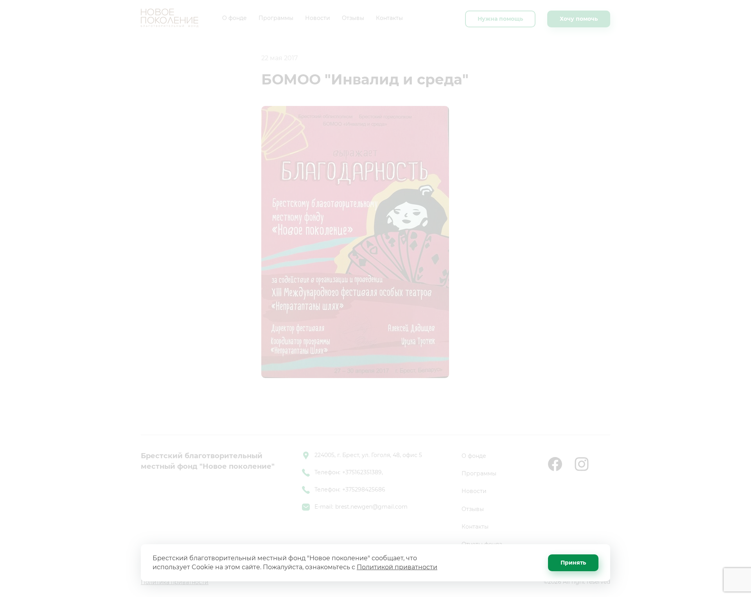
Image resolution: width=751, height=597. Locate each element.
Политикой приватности (397, 567)
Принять (573, 562)
